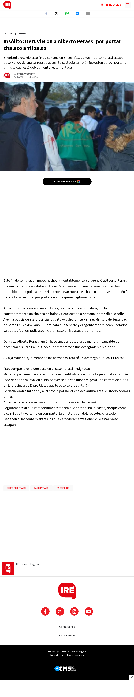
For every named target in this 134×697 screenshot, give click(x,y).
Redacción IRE (26, 74)
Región (22, 33)
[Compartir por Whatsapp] (67, 13)
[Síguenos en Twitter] (60, 611)
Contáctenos (67, 626)
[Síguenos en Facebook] (45, 611)
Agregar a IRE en (65, 181)
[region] (67, 24)
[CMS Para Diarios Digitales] (65, 668)
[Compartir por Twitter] (56, 13)
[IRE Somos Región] (7, 5)
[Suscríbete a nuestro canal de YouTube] (89, 611)
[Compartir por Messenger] (77, 13)
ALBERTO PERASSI (16, 488)
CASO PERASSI (41, 488)
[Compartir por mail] (87, 13)
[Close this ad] (131, 677)
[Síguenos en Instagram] (74, 611)
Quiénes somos (67, 635)
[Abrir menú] (128, 5)
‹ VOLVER (7, 33)
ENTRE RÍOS (63, 488)
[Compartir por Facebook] (46, 13)
